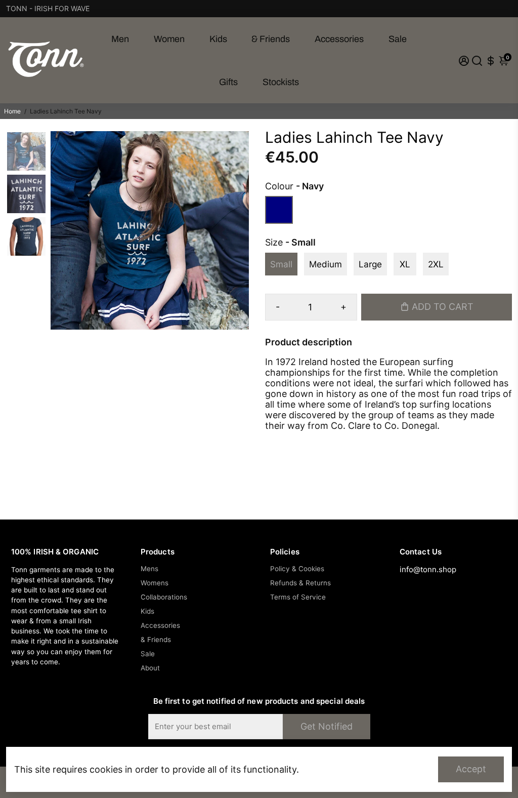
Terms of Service (298, 597)
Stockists (281, 82)
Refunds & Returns (300, 583)
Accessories (339, 39)
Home (12, 111)
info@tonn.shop (428, 569)
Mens (149, 569)
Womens (154, 583)
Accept (471, 769)
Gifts (228, 82)
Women (169, 39)
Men (120, 39)
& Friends (270, 39)
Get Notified (326, 726)
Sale (397, 39)
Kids (218, 39)
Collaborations (164, 597)
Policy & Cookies (297, 569)
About (150, 668)
